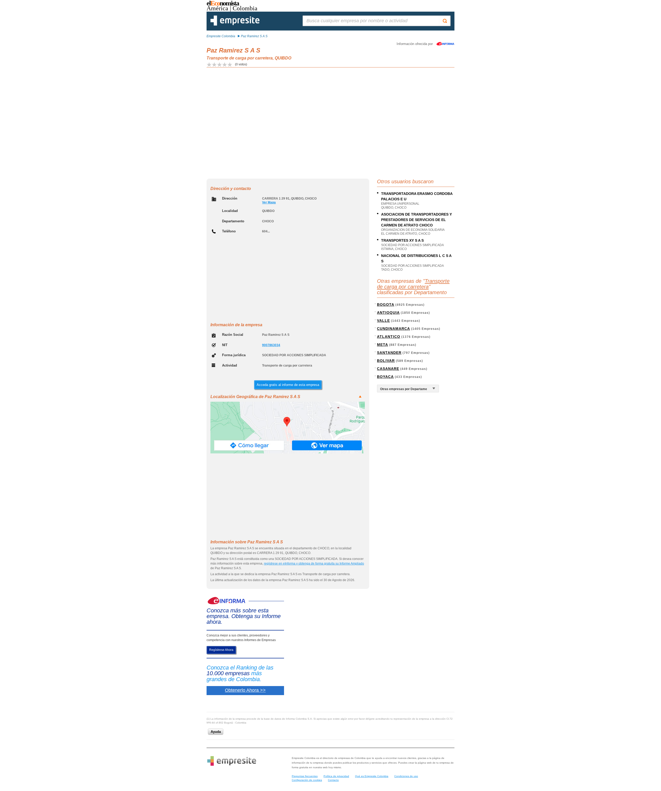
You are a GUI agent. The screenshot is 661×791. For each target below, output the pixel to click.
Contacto (333, 780)
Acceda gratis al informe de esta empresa (288, 385)
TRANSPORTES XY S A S (402, 240)
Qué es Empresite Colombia (371, 776)
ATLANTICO (388, 336)
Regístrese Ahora (221, 650)
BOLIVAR (386, 361)
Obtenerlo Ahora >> (245, 690)
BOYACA (385, 377)
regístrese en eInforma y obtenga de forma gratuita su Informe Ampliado (314, 563)
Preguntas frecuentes (305, 776)
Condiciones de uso (406, 776)
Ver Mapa (269, 202)
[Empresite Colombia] (234, 24)
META (382, 345)
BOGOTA (385, 304)
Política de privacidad (336, 776)
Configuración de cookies (307, 780)
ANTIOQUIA (388, 312)
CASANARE (388, 369)
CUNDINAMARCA (393, 328)
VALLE (383, 320)
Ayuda (216, 732)
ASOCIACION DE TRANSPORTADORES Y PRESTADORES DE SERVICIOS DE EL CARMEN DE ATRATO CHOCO (416, 219)
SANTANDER (389, 353)
